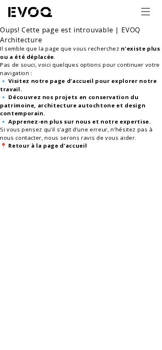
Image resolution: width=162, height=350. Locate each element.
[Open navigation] (145, 12)
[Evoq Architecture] (30, 12)
